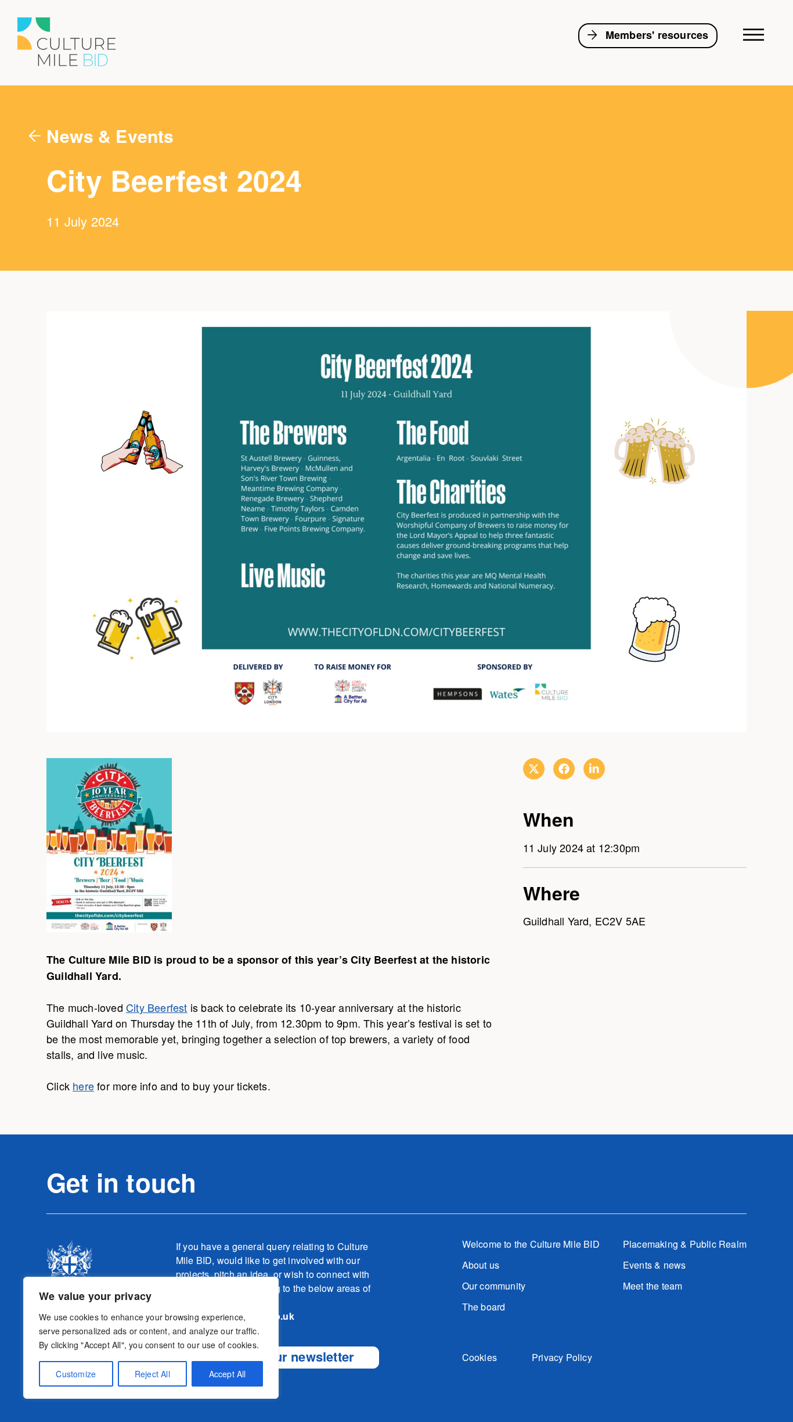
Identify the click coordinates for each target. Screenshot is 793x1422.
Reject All (152, 1374)
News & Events (110, 135)
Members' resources (657, 34)
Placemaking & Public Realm (685, 1244)
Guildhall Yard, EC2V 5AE (584, 920)
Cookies (479, 1357)
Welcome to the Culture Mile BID (531, 1244)
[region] (151, 1338)
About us (481, 1265)
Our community (494, 1285)
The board (484, 1306)
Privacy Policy (562, 1357)
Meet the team (653, 1285)
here (83, 1085)
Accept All (227, 1374)
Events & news (654, 1265)
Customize (76, 1374)
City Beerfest (157, 1007)
